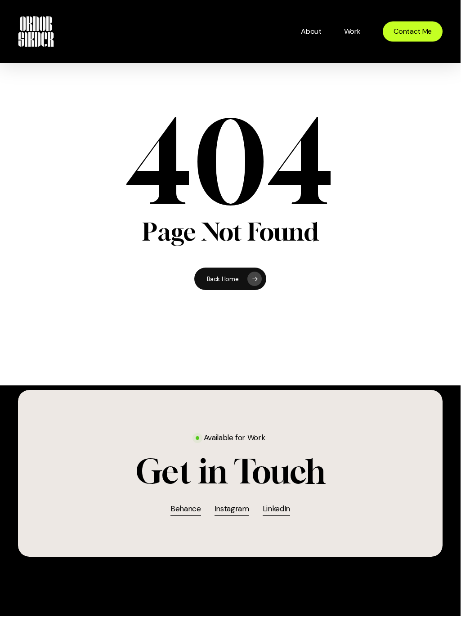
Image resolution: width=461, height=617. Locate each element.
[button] (230, 471)
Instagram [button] (232, 509)
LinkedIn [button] (276, 509)
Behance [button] (185, 509)
